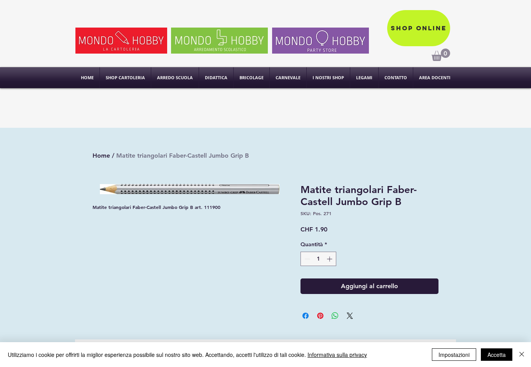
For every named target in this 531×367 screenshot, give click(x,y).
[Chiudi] (521, 354)
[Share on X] (350, 315)
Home (101, 155)
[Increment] (330, 259)
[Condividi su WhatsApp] (335, 315)
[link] (440, 55)
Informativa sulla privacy (337, 354)
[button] (328, 77)
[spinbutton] (318, 259)
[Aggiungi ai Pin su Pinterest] (320, 315)
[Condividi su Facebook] (305, 315)
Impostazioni (454, 354)
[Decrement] (306, 259)
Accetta (496, 354)
